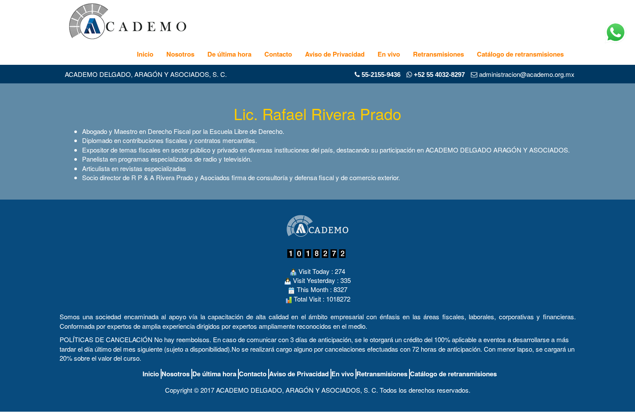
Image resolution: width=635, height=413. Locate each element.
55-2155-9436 (381, 74)
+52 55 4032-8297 (438, 74)
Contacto (278, 54)
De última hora (229, 54)
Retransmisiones (438, 54)
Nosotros (180, 54)
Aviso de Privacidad (335, 54)
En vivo (389, 54)
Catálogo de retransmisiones (520, 54)
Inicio (145, 54)
